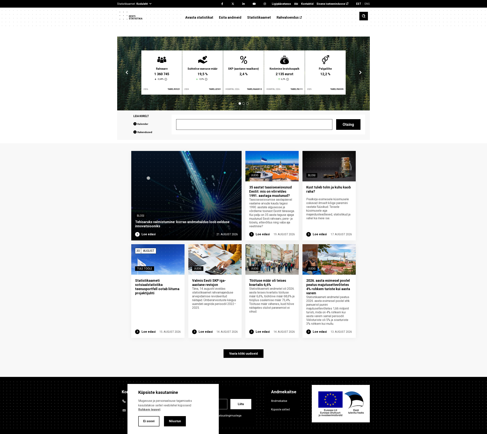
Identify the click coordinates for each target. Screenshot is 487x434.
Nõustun (175, 421)
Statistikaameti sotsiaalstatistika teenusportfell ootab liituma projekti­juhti (157, 286)
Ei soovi (148, 421)
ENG (367, 3)
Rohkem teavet (149, 409)
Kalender (142, 124)
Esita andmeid (230, 17)
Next (360, 72)
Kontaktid (307, 3)
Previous (127, 72)
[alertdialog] (173, 409)
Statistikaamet (259, 17)
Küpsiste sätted (280, 409)
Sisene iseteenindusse (331, 3)
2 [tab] (243, 103)
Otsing (348, 124)
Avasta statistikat (199, 17)
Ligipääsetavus (281, 3)
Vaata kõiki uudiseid (243, 353)
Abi (296, 3)
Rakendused (144, 132)
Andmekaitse (279, 400)
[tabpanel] (161, 72)
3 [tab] (247, 103)
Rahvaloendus (288, 17)
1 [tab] (240, 103)
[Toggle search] (363, 16)
